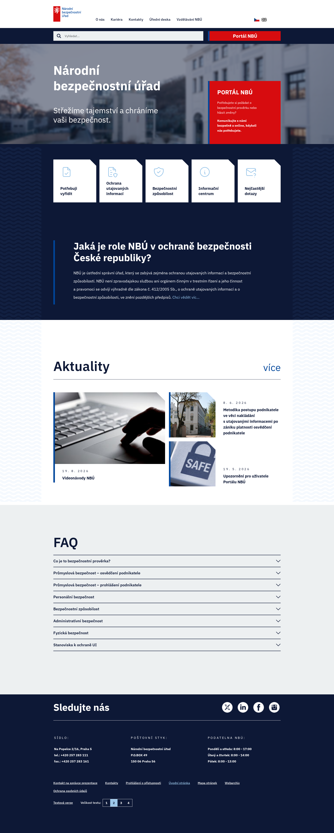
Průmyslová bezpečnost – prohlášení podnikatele (97, 584)
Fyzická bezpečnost (70, 632)
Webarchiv (232, 783)
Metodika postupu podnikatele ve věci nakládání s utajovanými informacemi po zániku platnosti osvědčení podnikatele (251, 421)
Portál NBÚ (245, 36)
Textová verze (63, 803)
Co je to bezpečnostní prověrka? (81, 561)
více (272, 367)
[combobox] (128, 36)
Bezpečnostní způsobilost (167, 180)
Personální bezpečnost (73, 596)
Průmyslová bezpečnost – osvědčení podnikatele (96, 573)
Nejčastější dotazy (259, 180)
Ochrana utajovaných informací (120, 180)
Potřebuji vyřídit (74, 180)
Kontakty (111, 783)
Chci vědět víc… (185, 297)
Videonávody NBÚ (78, 478)
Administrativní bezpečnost (78, 620)
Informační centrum (213, 180)
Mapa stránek (207, 783)
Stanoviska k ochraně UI (75, 644)
